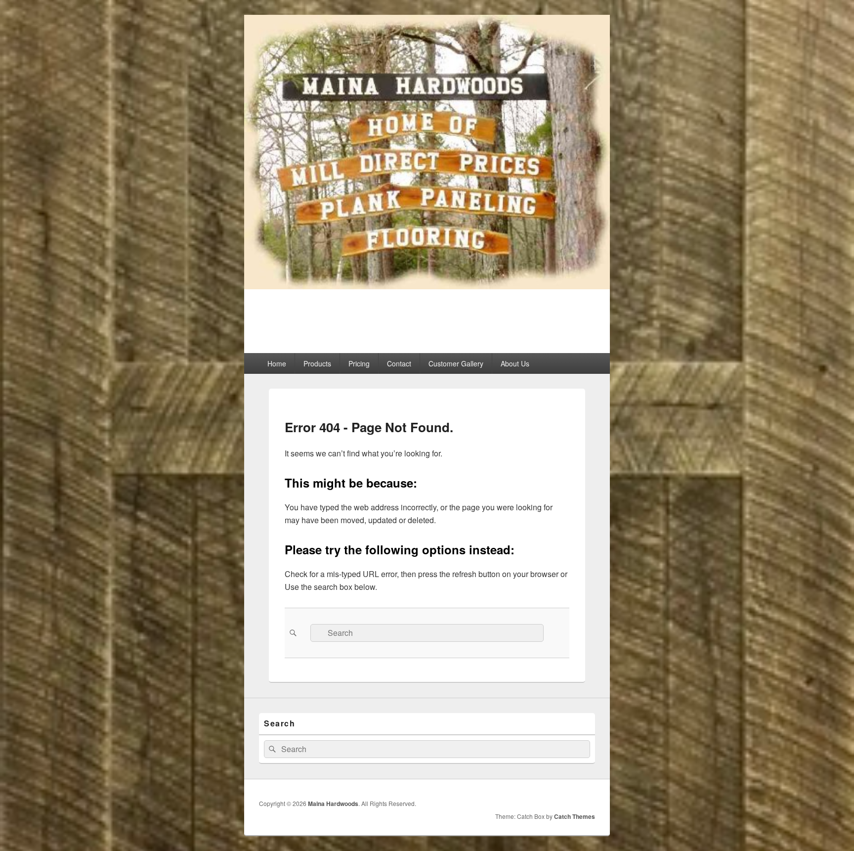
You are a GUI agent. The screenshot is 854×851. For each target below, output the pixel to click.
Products (317, 363)
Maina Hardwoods (335, 315)
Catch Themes (574, 816)
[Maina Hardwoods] (427, 286)
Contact (399, 363)
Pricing (359, 363)
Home (276, 363)
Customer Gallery (455, 363)
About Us (515, 363)
